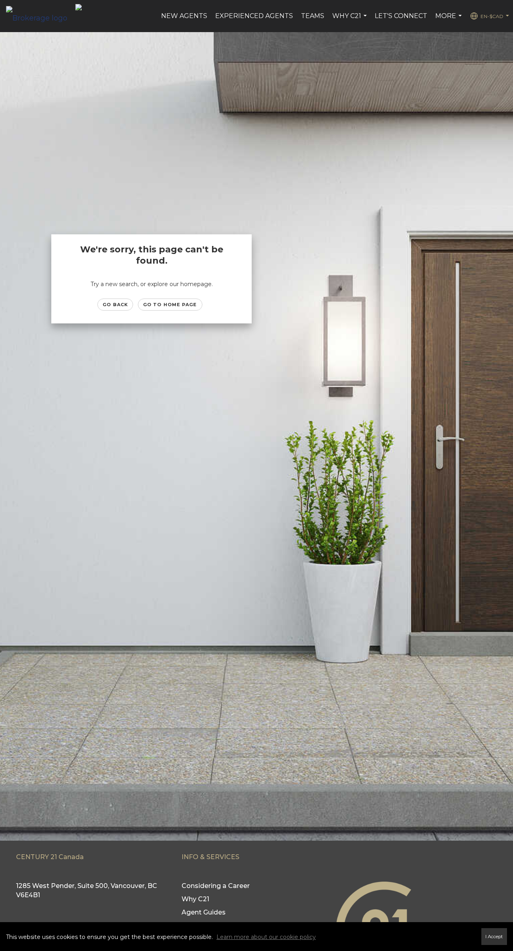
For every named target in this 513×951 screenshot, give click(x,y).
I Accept (494, 936)
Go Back (115, 304)
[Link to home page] (40, 16)
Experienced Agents (254, 16)
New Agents (184, 16)
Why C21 (350, 20)
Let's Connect (401, 16)
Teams (312, 16)
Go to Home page (170, 304)
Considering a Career (216, 886)
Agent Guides (204, 912)
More (449, 20)
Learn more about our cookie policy (266, 937)
